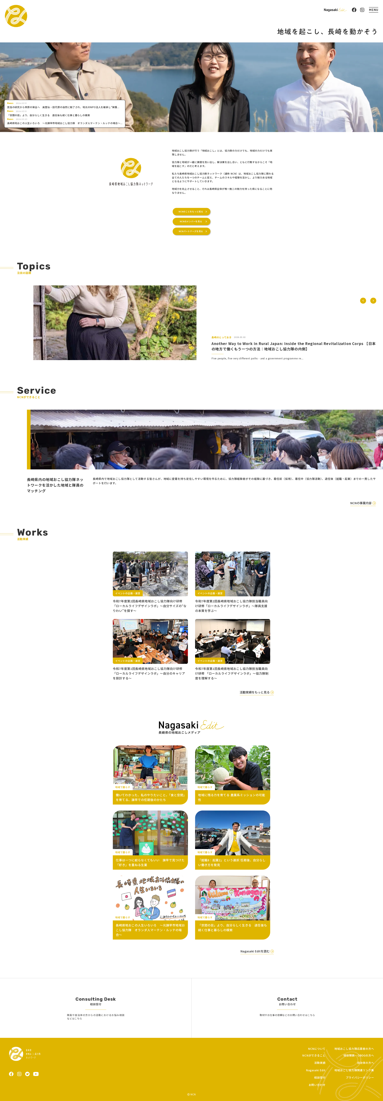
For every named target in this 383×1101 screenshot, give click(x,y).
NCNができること (314, 1055)
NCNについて (317, 1049)
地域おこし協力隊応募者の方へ (354, 1049)
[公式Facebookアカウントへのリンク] (354, 10)
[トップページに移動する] (16, 16)
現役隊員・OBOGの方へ (358, 1055)
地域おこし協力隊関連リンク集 (354, 1070)
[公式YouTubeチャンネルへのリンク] (36, 1074)
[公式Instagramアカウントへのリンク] (362, 10)
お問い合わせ (317, 1085)
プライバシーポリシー (360, 1077)
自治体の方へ (365, 1063)
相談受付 (320, 1077)
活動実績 (320, 1063)
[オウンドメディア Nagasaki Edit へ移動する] (335, 10)
